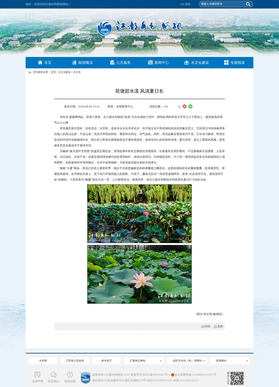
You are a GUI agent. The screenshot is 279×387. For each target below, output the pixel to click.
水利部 (43, 360)
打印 (207, 326)
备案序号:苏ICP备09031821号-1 (150, 374)
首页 (47, 63)
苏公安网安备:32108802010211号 (195, 374)
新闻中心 (161, 63)
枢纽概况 (85, 63)
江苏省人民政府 (74, 360)
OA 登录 (185, 4)
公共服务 (123, 63)
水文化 (77, 72)
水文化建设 (200, 63)
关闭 (220, 326)
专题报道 (237, 63)
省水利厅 (106, 360)
